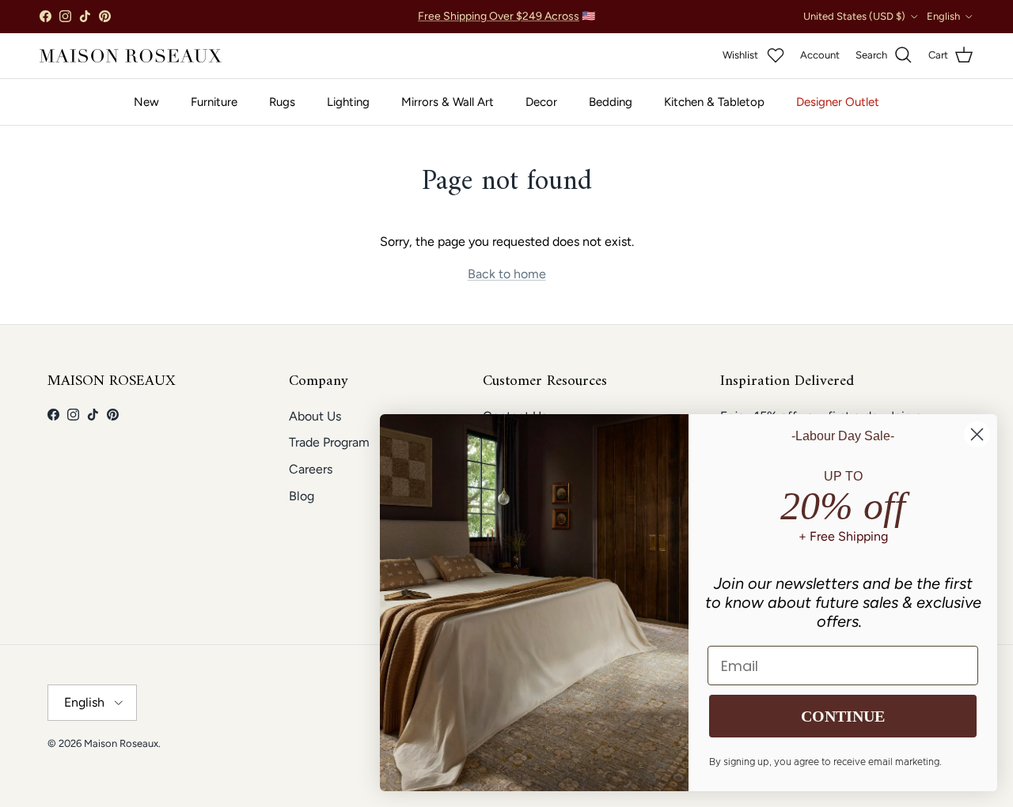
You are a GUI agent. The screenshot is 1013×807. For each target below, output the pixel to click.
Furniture (214, 102)
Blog (301, 495)
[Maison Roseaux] (131, 55)
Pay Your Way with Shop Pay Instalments (506, 22)
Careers (310, 469)
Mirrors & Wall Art (447, 102)
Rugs (282, 102)
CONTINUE (843, 716)
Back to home (507, 273)
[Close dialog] (977, 434)
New (146, 102)
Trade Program (329, 442)
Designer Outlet (837, 102)
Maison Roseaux (121, 743)
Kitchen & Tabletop (714, 102)
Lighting (348, 102)
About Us (315, 416)
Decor (541, 102)
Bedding (610, 102)
